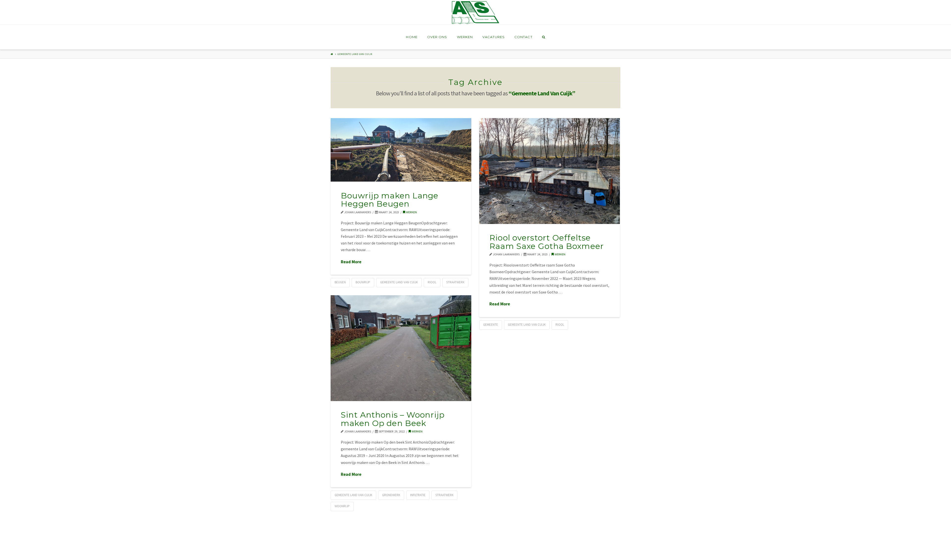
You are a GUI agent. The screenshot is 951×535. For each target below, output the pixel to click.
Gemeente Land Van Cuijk (399, 282)
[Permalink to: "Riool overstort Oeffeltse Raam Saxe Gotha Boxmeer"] (549, 171)
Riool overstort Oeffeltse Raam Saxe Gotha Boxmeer (546, 242)
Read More (351, 262)
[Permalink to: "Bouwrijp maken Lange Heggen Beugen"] (401, 150)
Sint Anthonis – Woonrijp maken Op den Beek (393, 419)
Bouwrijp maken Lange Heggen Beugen (389, 200)
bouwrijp (363, 282)
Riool (432, 282)
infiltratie (417, 495)
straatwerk (455, 282)
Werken (411, 212)
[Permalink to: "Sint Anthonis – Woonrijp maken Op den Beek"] (401, 348)
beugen (340, 282)
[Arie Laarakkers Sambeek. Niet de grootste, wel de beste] (475, 12)
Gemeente (490, 324)
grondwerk (391, 495)
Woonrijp (342, 506)
